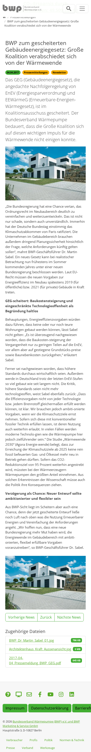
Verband (27, 748)
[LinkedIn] (71, 694)
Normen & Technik (72, 740)
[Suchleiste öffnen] (69, 8)
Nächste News (69, 617)
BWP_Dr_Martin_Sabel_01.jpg (31, 640)
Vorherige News (21, 617)
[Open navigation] (82, 8)
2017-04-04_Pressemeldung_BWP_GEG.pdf (35, 660)
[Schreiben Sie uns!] (8, 694)
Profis (33, 740)
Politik (48, 740)
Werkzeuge (47, 748)
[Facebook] (39, 694)
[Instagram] (61, 694)
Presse (10, 748)
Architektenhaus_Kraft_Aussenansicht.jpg (40, 649)
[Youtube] (50, 694)
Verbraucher (14, 740)
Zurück (46, 617)
